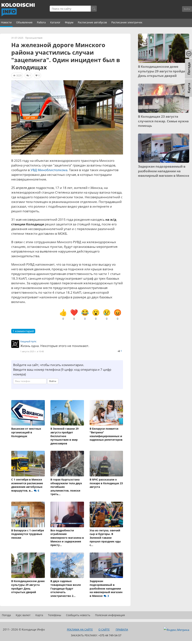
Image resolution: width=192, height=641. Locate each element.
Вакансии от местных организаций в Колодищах (26, 432)
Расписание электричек (126, 22)
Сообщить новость (78, 615)
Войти (187, 8)
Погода (6, 615)
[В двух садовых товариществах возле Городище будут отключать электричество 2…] (67, 565)
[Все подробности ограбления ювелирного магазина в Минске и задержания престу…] (67, 514)
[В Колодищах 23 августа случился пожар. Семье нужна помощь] (163, 98)
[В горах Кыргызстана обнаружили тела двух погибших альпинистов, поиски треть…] (67, 463)
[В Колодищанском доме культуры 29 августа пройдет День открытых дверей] (28, 565)
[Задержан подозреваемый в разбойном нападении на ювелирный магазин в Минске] (106, 565)
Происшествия (33, 37)
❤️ (74, 314)
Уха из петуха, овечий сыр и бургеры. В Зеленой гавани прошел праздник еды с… (105, 538)
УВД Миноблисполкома (49, 170)
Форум (69, 22)
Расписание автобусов (92, 22)
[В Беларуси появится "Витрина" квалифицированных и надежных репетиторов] (106, 413)
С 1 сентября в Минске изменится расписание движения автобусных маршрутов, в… (27, 485)
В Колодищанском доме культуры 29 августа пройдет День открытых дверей (28, 586)
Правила (122, 629)
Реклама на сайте (80, 629)
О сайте (104, 629)
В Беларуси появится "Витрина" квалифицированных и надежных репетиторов (106, 434)
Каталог (55, 22)
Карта (39, 615)
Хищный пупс (28, 341)
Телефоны (54, 615)
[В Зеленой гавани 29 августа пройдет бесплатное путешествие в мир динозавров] (67, 413)
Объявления (24, 22)
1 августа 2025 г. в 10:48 (32, 351)
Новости (6, 22)
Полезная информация (110, 615)
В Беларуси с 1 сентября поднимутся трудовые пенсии (27, 534)
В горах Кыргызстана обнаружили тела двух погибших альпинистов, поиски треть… (66, 487)
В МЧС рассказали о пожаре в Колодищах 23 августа (106, 483)
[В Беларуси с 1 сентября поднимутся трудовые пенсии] (28, 514)
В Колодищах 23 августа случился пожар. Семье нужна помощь (163, 121)
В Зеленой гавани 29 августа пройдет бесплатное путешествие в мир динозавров (64, 436)
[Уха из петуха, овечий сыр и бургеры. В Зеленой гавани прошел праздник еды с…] (106, 514)
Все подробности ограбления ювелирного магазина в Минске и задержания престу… (67, 538)
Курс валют (23, 615)
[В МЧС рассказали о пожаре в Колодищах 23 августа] (106, 463)
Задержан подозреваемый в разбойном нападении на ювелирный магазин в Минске (106, 588)
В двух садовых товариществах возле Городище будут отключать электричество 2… (65, 588)
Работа (41, 22)
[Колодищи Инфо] (18, 9)
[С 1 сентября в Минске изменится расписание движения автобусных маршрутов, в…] (28, 463)
